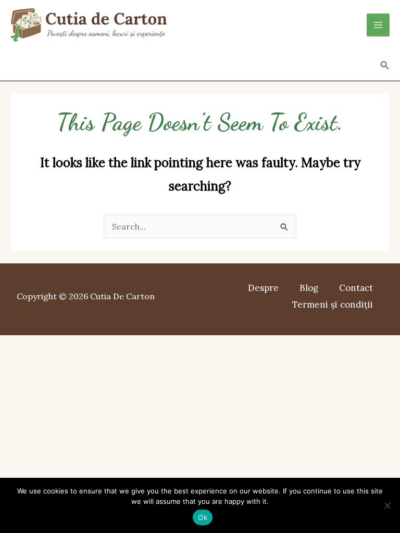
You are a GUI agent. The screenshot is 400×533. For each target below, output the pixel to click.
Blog (308, 288)
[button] (385, 65)
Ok (202, 517)
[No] (387, 505)
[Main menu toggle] (378, 25)
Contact (356, 288)
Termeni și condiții (332, 304)
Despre (263, 288)
